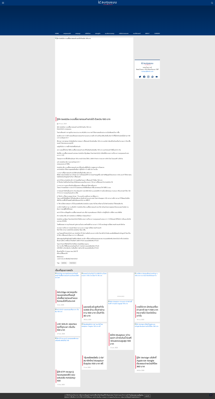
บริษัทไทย (87, 33)
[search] (212, 3)
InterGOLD (73, 263)
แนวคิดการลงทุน (109, 33)
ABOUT (147, 33)
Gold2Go (64, 263)
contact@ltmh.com (147, 71)
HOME (57, 33)
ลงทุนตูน (77, 33)
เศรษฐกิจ (97, 33)
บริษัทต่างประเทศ (123, 33)
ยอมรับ (147, 396)
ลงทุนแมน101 (67, 33)
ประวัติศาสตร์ (137, 33)
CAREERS (157, 33)
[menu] (3, 3)
